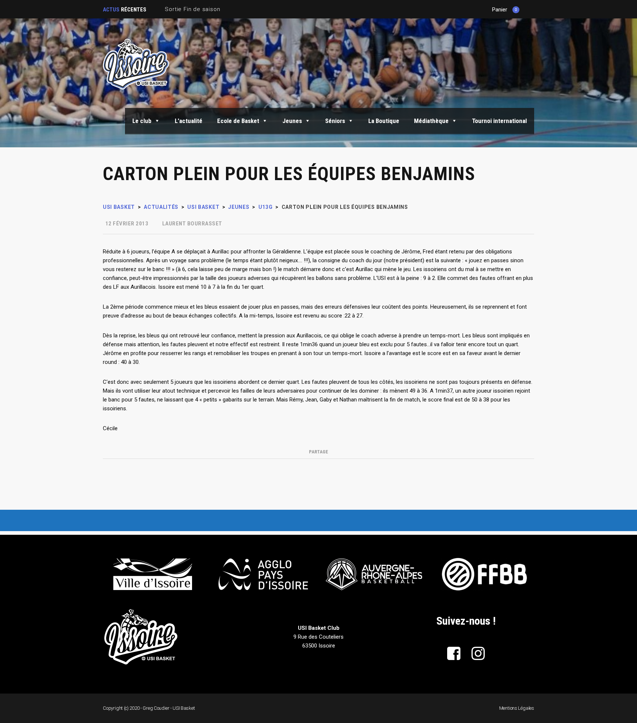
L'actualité (188, 120)
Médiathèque (431, 120)
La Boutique (383, 120)
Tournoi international (499, 120)
